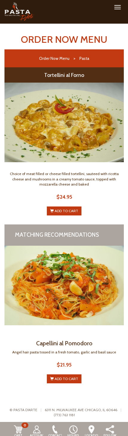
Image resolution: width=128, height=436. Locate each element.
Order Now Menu (54, 58)
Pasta (84, 58)
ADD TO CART (66, 211)
